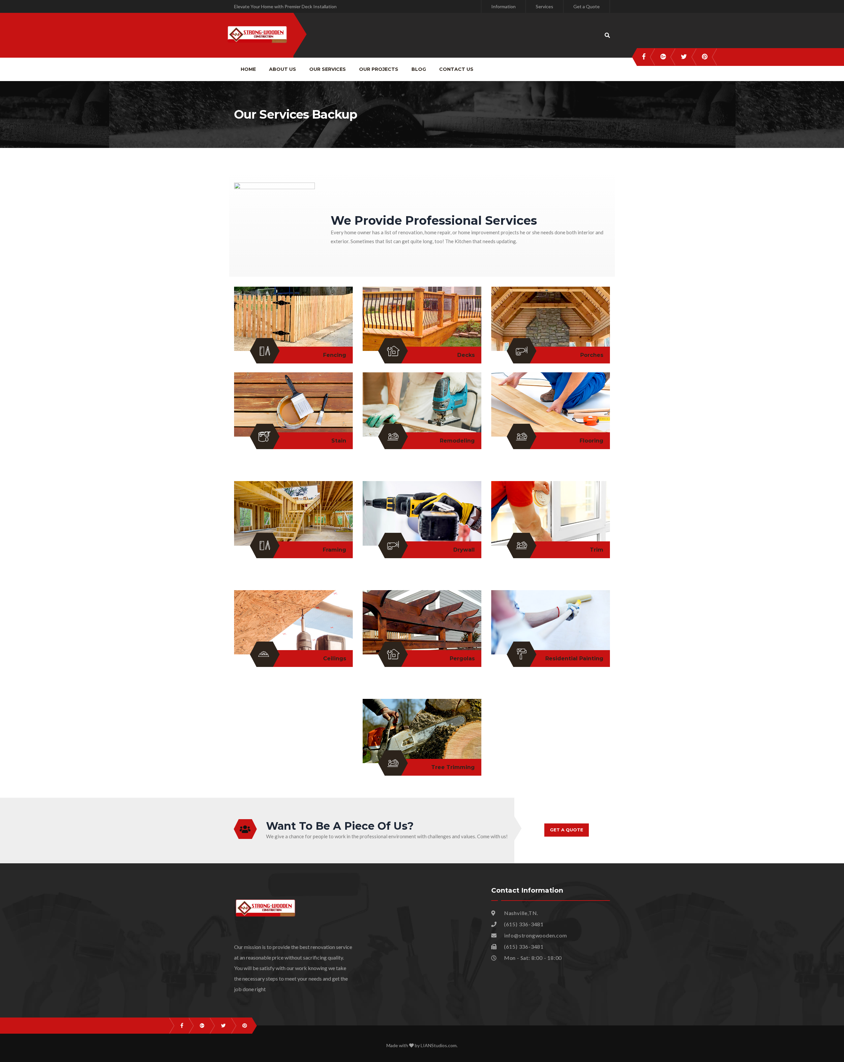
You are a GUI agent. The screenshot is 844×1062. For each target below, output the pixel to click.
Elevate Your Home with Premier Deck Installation (285, 6)
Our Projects (378, 69)
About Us (282, 69)
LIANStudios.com (439, 1045)
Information (503, 6)
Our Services (327, 69)
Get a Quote (586, 6)
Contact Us (456, 69)
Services (544, 6)
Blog (418, 69)
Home (248, 69)
